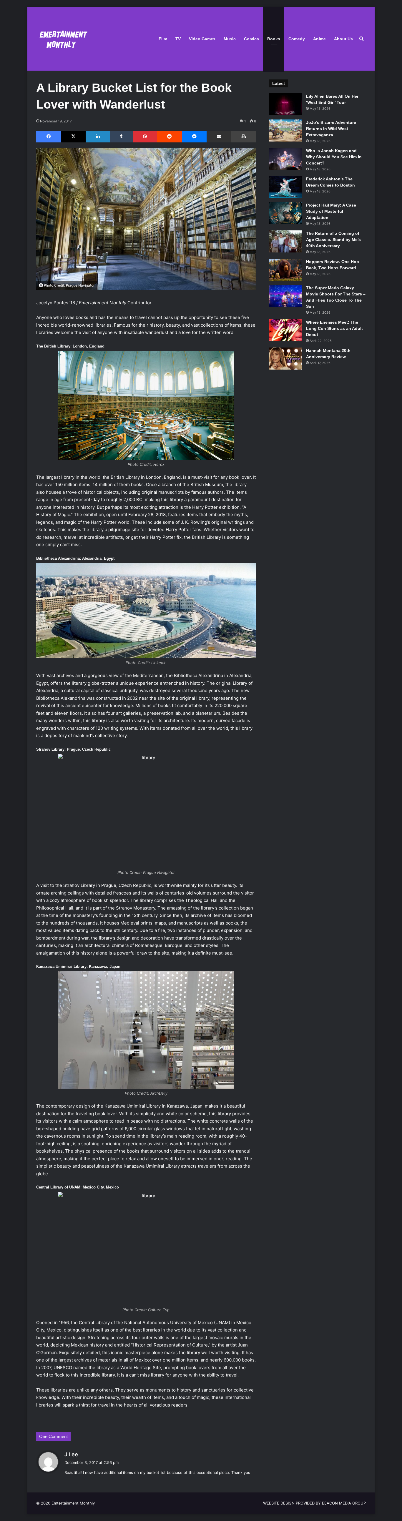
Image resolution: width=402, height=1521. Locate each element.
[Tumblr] (121, 136)
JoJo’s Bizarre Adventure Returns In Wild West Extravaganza (331, 128)
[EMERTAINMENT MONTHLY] (62, 39)
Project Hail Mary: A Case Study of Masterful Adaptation (331, 211)
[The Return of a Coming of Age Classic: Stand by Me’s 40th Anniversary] (285, 241)
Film (163, 38)
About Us (343, 38)
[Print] (243, 136)
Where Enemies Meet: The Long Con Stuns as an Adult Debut (334, 328)
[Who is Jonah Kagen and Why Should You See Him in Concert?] (285, 159)
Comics (251, 38)
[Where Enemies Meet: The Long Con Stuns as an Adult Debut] (285, 330)
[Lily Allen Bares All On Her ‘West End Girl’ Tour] (285, 104)
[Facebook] (48, 136)
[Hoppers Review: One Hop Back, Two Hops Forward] (285, 270)
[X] (73, 136)
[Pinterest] (145, 136)
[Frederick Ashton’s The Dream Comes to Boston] (285, 187)
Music (230, 38)
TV (178, 38)
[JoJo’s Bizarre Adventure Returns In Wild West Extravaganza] (285, 130)
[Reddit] (169, 136)
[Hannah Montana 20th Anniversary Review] (285, 359)
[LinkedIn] (98, 136)
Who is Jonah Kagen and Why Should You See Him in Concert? (334, 156)
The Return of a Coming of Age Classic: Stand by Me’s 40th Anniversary (333, 239)
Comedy (296, 38)
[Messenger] (194, 136)
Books (273, 38)
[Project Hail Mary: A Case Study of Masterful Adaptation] (285, 213)
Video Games (202, 38)
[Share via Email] (219, 136)
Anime (319, 38)
